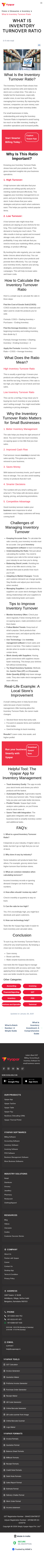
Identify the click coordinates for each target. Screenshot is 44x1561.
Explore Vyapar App (31, 137)
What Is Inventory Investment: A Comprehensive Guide (31, 1028)
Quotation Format (12, 1445)
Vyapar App (8, 1099)
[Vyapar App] (8, 4)
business (7, 510)
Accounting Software (12, 1141)
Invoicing (32, 986)
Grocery (7, 1186)
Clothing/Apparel (10, 1203)
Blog (6, 1220)
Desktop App (9, 1270)
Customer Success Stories (14, 1236)
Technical (32, 1004)
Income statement (13, 1507)
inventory (25, 455)
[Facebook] (4, 1068)
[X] (22, 1068)
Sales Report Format (14, 1483)
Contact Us (8, 1266)
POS (32, 998)
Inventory (11, 998)
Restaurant (8, 1199)
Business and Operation (11, 1004)
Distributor (8, 1182)
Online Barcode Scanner (15, 1421)
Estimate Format (12, 1489)
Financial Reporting (11, 992)
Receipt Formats (12, 1464)
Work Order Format (13, 1501)
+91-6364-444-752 (14, 1316)
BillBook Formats (12, 1458)
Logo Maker (10, 1427)
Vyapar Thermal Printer (13, 1120)
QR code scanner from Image (17, 1415)
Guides (7, 1232)
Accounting (11, 986)
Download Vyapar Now (32, 750)
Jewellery (7, 1190)
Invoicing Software (11, 1149)
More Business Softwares (13, 1161)
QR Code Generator (13, 1402)
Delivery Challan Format (15, 1495)
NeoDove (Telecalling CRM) (14, 1116)
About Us (7, 1254)
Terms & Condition (11, 1274)
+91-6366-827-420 (14, 1323)
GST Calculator (12, 1365)
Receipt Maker (11, 1396)
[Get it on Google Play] (11, 1080)
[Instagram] (8, 1068)
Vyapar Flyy (8, 1112)
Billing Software (10, 1137)
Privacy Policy (9, 1278)
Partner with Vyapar (11, 1258)
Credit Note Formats (14, 1470)
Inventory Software (11, 1145)
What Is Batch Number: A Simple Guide (11, 1028)
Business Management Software (16, 1157)
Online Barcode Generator (16, 1408)
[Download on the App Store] (32, 1080)
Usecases (8, 1228)
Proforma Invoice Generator (16, 1383)
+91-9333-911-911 (14, 1319)
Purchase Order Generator (16, 1390)
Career (7, 1262)
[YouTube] (13, 1068)
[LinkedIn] (18, 1068)
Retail (6, 1178)
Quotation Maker (12, 1377)
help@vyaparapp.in (13, 1349)
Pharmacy (8, 1195)
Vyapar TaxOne (10, 1103)
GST (32, 992)
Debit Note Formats (13, 1476)
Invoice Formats (12, 1439)
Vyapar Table (9, 1108)
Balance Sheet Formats (15, 1451)
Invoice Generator (13, 1371)
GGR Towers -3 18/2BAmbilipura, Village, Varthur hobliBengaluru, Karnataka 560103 (16, 1298)
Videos (6, 1224)
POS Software (9, 1153)
